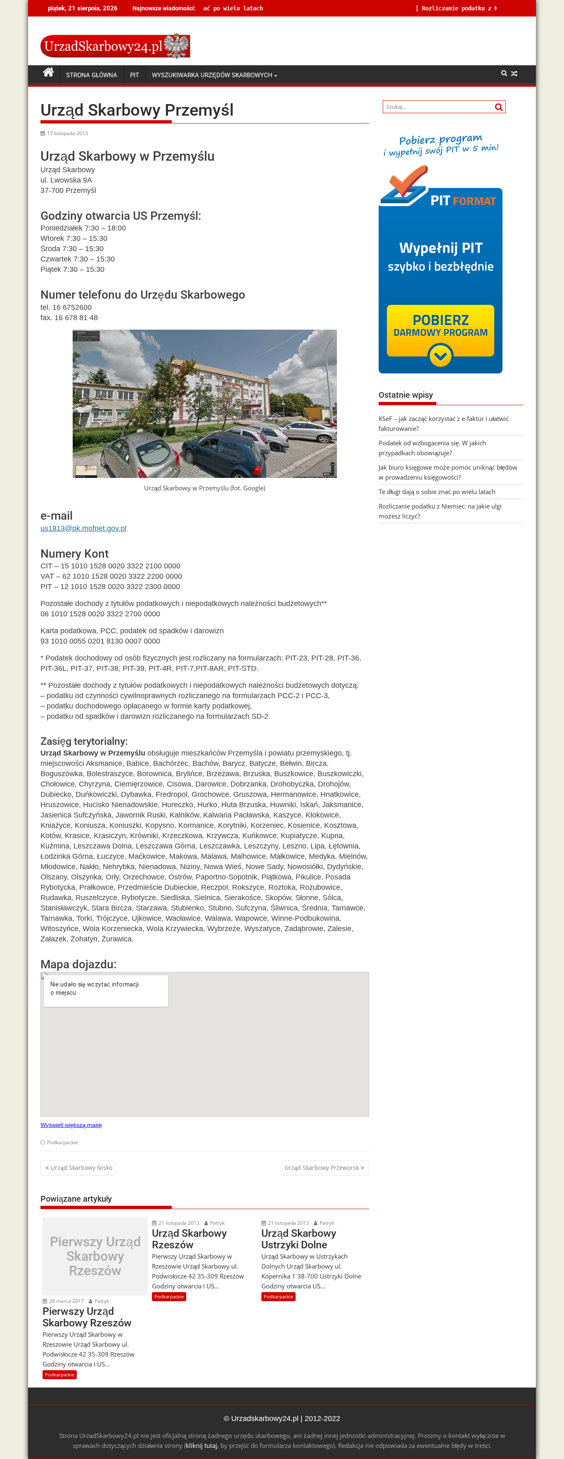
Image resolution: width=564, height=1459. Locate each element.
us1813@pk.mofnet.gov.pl (83, 528)
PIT (134, 75)
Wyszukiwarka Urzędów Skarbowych (212, 75)
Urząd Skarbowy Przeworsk (321, 1167)
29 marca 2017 (66, 1301)
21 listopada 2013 (178, 1222)
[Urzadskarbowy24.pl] (48, 72)
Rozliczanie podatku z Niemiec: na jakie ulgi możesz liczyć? (435, 8)
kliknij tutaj (201, 1445)
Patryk (101, 1301)
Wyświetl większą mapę (71, 1125)
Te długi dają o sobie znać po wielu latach (437, 491)
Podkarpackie (62, 1142)
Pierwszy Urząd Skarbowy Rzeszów (95, 1256)
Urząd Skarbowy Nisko (81, 1167)
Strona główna (91, 75)
